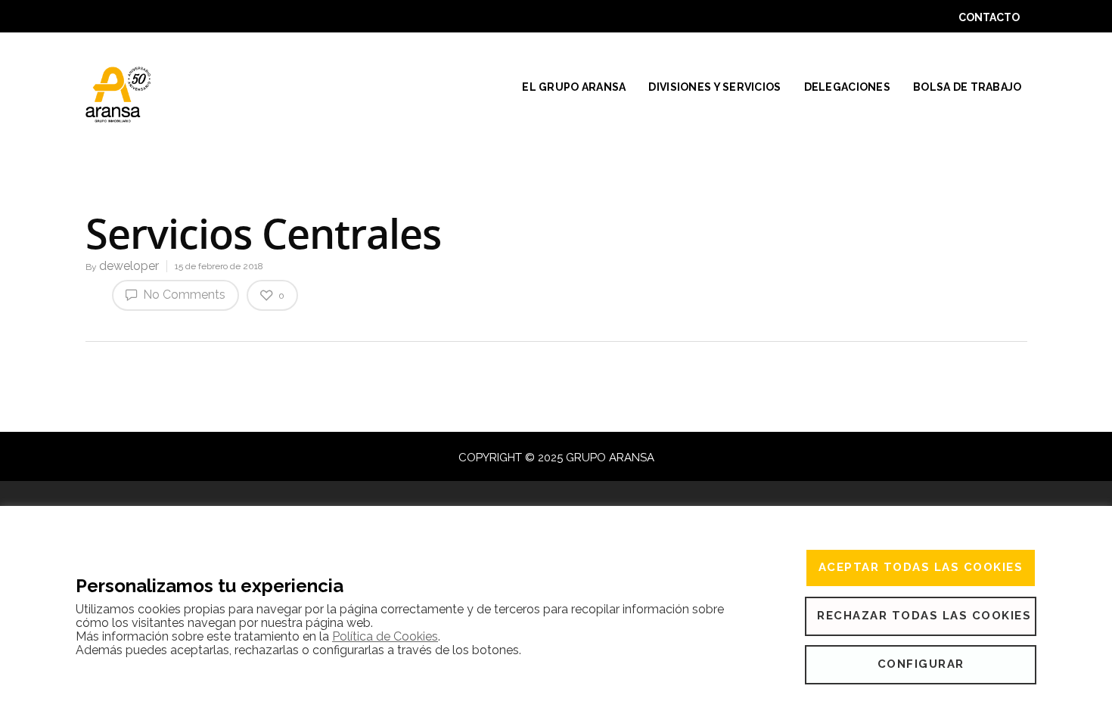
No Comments (182, 294)
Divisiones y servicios (714, 87)
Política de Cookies (385, 636)
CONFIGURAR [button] (920, 664)
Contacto (989, 17)
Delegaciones (847, 87)
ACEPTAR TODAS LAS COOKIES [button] (920, 567)
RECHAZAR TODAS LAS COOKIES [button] (924, 615)
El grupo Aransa (574, 87)
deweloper (129, 266)
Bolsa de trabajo (967, 87)
